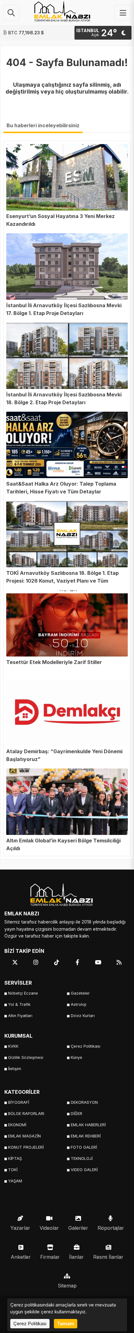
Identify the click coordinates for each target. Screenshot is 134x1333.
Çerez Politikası (85, 1046)
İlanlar (76, 1257)
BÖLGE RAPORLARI (26, 1113)
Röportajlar (111, 1228)
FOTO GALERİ (84, 1147)
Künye (76, 1057)
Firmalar (50, 1257)
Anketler (21, 1257)
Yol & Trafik (19, 1004)
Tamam (65, 1323)
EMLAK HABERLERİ (88, 1124)
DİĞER (76, 1113)
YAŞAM (15, 1181)
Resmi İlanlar (108, 1257)
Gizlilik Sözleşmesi (25, 1057)
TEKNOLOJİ (82, 1158)
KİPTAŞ (15, 1158)
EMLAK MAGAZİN (24, 1136)
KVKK (13, 1046)
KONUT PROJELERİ (26, 1147)
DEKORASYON (84, 1102)
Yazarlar (20, 1228)
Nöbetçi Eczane (23, 993)
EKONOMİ (17, 1124)
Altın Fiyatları (20, 1015)
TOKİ (12, 1169)
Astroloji (78, 1004)
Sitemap (67, 1285)
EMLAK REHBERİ (86, 1136)
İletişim (14, 1068)
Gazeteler (80, 993)
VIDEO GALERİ (84, 1169)
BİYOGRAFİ (18, 1102)
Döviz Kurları (83, 1015)
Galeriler (78, 1228)
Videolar (49, 1228)
